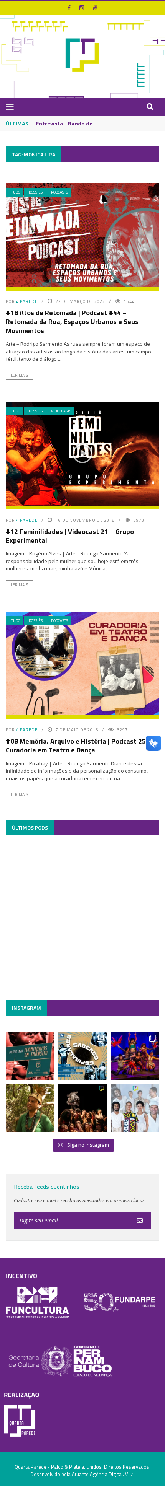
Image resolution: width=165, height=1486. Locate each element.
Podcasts (59, 192)
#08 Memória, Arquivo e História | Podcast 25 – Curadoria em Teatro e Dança (79, 745)
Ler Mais (19, 375)
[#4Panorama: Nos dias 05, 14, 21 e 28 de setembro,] (30, 1108)
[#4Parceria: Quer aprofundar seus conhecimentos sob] (82, 1056)
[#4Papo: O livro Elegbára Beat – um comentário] (135, 1108)
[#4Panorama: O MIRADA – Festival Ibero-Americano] (135, 1056)
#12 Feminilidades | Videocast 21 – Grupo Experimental (70, 535)
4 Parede (27, 301)
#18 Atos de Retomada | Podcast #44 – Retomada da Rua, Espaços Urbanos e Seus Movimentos (72, 322)
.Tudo (15, 192)
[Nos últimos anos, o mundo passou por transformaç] (30, 1056)
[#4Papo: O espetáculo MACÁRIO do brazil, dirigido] (82, 1108)
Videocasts (61, 411)
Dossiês (36, 192)
